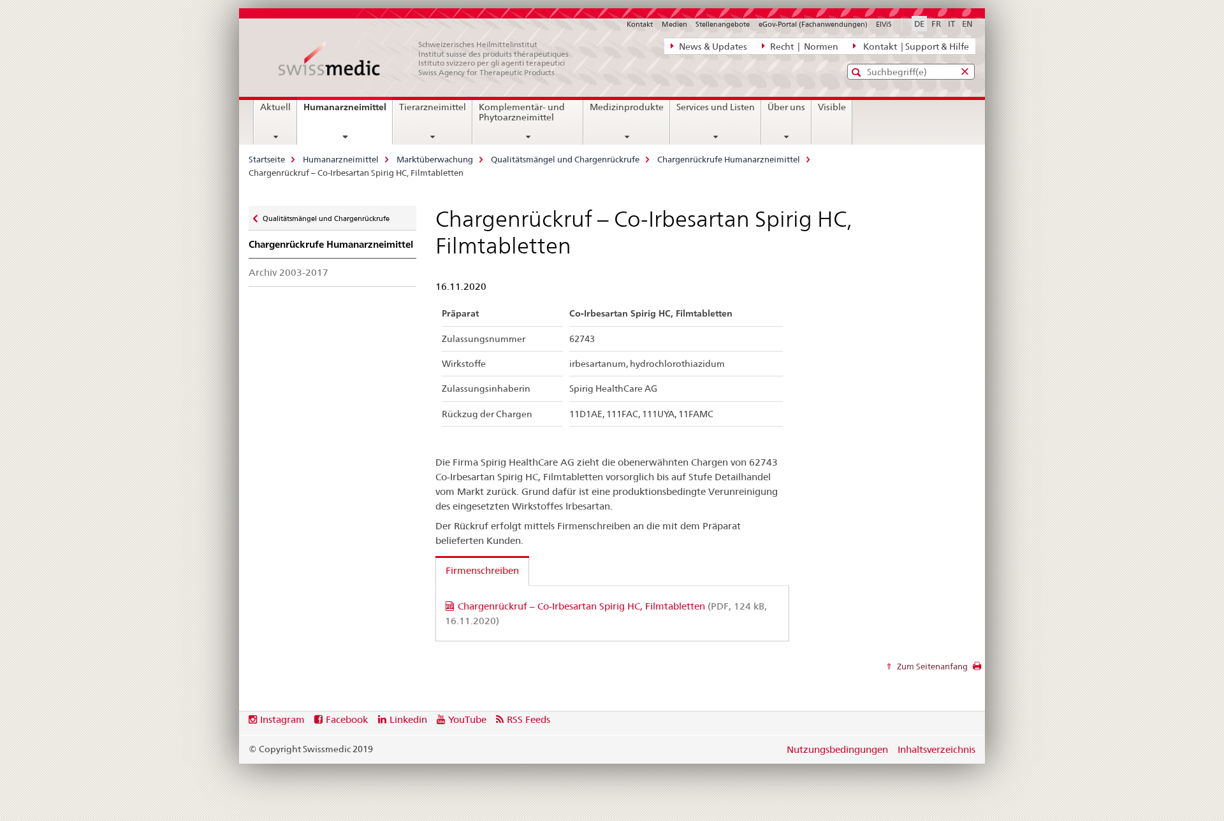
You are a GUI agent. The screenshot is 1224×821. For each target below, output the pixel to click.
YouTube (467, 719)
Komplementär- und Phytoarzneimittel (522, 112)
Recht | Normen (803, 46)
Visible (832, 107)
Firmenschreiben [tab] (482, 570)
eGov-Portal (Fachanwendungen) (813, 24)
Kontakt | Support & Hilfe (914, 46)
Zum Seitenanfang (931, 666)
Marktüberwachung (435, 159)
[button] (857, 72)
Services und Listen (715, 107)
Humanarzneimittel (347, 111)
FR (936, 23)
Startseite (267, 159)
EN (967, 23)
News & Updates (712, 46)
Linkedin (408, 719)
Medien (674, 24)
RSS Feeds (528, 719)
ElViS (884, 24)
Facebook (347, 719)
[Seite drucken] (977, 669)
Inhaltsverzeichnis (936, 749)
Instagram (282, 719)
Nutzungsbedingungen (837, 749)
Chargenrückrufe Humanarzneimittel (728, 159)
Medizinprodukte (627, 107)
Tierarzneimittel (432, 107)
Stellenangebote (723, 24)
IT (951, 23)
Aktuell (275, 107)
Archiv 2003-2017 (288, 272)
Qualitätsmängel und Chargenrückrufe (565, 159)
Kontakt (640, 24)
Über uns (786, 107)
